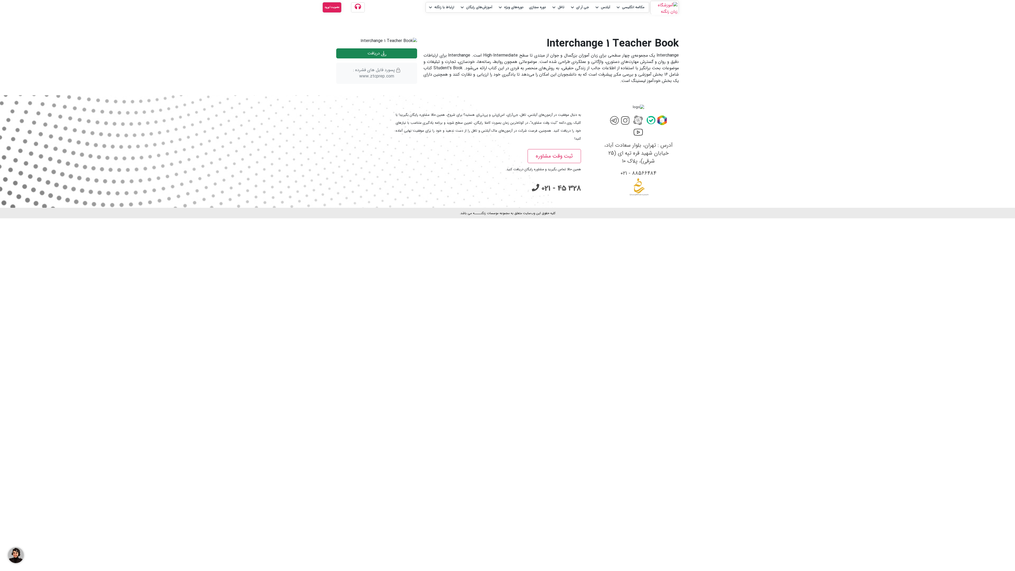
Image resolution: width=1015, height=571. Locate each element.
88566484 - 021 (638, 173)
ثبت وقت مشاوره (554, 156)
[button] (630, 7)
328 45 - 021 (560, 188)
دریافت (374, 53)
